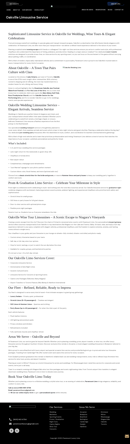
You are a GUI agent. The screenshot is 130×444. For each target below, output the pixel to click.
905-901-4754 (25, 388)
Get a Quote (14, 4)
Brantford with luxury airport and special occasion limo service (47, 350)
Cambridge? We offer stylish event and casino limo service (48, 353)
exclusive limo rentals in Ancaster (63, 344)
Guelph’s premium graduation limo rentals (27, 357)
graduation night (115, 188)
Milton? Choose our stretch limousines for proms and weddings (46, 363)
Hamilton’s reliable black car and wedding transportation (66, 357)
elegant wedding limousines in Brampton (97, 344)
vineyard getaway (114, 222)
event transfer (111, 52)
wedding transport (27, 128)
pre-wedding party (27, 133)
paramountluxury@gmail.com (24, 390)
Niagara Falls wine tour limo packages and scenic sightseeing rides (57, 369)
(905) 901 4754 (115, 4)
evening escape (32, 49)
